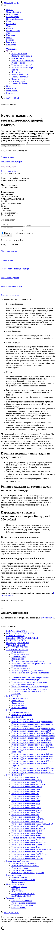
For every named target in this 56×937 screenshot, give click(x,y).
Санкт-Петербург (14, 12)
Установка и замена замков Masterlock (28, 828)
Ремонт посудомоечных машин (25, 866)
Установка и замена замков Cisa (25, 777)
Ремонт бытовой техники (17, 861)
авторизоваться (47, 618)
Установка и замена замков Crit (25, 794)
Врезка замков (17, 659)
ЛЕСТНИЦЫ (17, 891)
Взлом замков (17, 701)
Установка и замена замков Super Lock (28, 845)
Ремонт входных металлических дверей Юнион (32, 768)
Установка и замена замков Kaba (25, 817)
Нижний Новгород (14, 19)
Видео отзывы (12, 88)
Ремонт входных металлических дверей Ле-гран (32, 747)
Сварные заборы (18, 907)
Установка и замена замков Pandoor (27, 840)
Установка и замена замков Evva (25, 803)
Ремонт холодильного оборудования (27, 873)
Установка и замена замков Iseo (25, 814)
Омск (8, 26)
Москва (9, 10)
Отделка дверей (18, 81)
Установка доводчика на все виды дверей (29, 687)
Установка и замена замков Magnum (27, 826)
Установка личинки (20, 654)
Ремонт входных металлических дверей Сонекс (32, 756)
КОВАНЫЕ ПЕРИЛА (21, 896)
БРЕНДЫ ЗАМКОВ (15, 775)
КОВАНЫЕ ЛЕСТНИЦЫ (23, 893)
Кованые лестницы (20, 77)
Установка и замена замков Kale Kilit (27, 819)
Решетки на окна (18, 63)
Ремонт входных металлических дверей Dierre (31, 721)
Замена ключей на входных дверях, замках (30, 677)
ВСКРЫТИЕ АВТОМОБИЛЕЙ (20, 633)
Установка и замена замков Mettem (26, 831)
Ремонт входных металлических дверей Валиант (33, 735)
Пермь (9, 37)
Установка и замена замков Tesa (25, 847)
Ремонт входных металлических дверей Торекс (32, 761)
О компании (11, 49)
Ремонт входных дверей (22, 719)
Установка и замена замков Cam (25, 789)
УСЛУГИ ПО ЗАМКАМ (17, 649)
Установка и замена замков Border (26, 787)
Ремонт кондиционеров (21, 870)
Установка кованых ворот (22, 67)
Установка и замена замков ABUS (26, 780)
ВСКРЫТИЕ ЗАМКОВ (16, 631)
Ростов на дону (13, 30)
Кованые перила (18, 79)
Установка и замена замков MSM (26, 835)
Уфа (8, 33)
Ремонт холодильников (21, 868)
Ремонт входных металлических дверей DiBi (31, 731)
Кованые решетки (19, 877)
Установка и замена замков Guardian (27, 812)
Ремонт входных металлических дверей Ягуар (32, 770)
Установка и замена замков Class (25, 791)
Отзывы (9, 86)
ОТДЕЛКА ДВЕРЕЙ (15, 645)
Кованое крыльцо (19, 886)
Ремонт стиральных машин (23, 863)
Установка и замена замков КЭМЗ (26, 856)
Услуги (9, 51)
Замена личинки (18, 656)
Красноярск (11, 35)
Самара (9, 28)
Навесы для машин (19, 74)
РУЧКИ (9, 710)
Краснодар (11, 44)
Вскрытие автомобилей (21, 56)
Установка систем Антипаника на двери (29, 689)
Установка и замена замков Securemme (28, 842)
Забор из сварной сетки (21, 900)
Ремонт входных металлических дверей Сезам (32, 754)
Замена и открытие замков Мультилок (28, 838)
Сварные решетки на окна (23, 880)
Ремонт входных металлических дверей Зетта (31, 742)
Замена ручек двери (20, 712)
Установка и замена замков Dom (25, 798)
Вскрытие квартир (19, 705)
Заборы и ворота (13, 898)
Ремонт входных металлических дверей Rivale (32, 745)
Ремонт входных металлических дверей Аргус (32, 724)
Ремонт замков (17, 652)
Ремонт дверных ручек (21, 714)
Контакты (10, 93)
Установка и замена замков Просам (27, 859)
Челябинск (11, 23)
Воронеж (10, 40)
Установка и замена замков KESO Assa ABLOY (32, 824)
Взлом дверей (17, 703)
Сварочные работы (19, 84)
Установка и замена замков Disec (26, 796)
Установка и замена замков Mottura (26, 833)
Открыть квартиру (19, 698)
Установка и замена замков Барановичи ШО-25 (32, 849)
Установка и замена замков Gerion (26, 810)
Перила (14, 70)
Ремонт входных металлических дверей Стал (31, 759)
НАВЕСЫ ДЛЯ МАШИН (17, 642)
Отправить (6, 236)
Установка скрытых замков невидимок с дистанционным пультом (29, 683)
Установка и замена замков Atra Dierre (28, 784)
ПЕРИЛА (15, 889)
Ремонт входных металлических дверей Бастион (33, 728)
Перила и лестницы (15, 884)
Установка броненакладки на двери (27, 670)
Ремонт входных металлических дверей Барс (31, 740)
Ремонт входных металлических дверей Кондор (32, 738)
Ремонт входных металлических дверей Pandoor (32, 773)
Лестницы (16, 72)
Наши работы (12, 91)
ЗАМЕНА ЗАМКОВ (15, 635)
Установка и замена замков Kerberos (27, 821)
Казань (9, 21)
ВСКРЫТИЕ (12, 696)
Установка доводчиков (21, 668)
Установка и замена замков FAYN (26, 805)
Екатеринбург (12, 16)
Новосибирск (12, 14)
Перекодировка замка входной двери (27, 661)
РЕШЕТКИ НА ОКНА (16, 640)
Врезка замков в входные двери (25, 680)
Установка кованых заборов (23, 65)
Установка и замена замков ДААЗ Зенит (29, 854)
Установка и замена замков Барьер (26, 852)
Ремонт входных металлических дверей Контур (32, 733)
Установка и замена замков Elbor (25, 800)
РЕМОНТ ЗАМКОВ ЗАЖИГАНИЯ (22, 638)
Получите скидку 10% (10, 146)
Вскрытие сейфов (19, 708)
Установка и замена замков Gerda (26, 807)
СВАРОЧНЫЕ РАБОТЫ (17, 647)
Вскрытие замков (19, 53)
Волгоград (11, 42)
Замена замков (17, 58)
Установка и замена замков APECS (26, 782)
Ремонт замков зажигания (22, 60)
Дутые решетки (18, 882)
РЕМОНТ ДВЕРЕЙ (15, 717)
